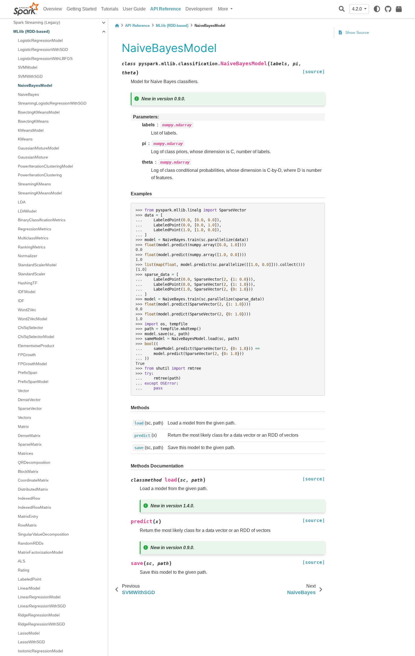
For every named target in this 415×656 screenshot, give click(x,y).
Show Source (356, 32)
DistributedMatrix (33, 489)
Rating (23, 570)
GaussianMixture (33, 157)
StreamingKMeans (34, 184)
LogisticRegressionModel (40, 40)
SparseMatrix (30, 444)
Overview (52, 9)
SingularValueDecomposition (43, 534)
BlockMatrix (28, 471)
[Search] (341, 9)
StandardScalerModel (37, 265)
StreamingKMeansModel (40, 193)
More (223, 9)
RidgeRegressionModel (39, 615)
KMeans (25, 139)
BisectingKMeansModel (39, 112)
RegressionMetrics (34, 229)
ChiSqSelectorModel (36, 337)
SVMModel (27, 67)
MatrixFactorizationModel (40, 552)
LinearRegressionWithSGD (42, 606)
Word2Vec (27, 310)
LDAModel (27, 211)
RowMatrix (27, 525)
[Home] (117, 26)
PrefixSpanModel (33, 381)
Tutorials (109, 9)
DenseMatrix (29, 435)
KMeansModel (30, 130)
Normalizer (27, 256)
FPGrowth (27, 354)
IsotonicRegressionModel (40, 651)
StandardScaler (31, 274)
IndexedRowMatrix (34, 507)
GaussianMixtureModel (38, 148)
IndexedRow (29, 498)
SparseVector (30, 408)
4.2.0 (357, 9)
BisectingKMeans (33, 121)
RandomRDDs (30, 543)
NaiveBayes (28, 94)
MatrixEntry (28, 516)
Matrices (25, 453)
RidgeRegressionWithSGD (41, 624)
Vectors (24, 417)
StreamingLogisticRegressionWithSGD (52, 103)
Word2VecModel (32, 319)
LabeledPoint (29, 579)
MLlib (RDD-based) (31, 31)
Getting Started (82, 9)
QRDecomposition (34, 462)
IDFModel (26, 292)
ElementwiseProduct (36, 345)
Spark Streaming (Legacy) (36, 22)
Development (198, 9)
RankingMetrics (31, 247)
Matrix (23, 426)
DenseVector (29, 399)
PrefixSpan (27, 373)
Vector (23, 390)
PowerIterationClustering (40, 175)
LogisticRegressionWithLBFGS (45, 58)
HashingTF (28, 283)
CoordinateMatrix (33, 480)
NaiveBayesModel (35, 85)
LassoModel (29, 633)
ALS (21, 561)
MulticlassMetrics (33, 238)
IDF (21, 300)
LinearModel (29, 588)
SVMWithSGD (30, 76)
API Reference (165, 9)
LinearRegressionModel (39, 597)
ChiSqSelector (30, 328)
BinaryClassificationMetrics (41, 220)
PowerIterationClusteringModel (45, 166)
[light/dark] (377, 9)
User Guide (134, 9)
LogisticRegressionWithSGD (43, 49)
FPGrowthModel (32, 363)
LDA (21, 202)
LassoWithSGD (31, 642)
